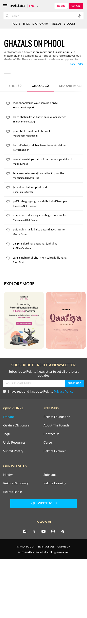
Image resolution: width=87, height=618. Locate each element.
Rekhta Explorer (55, 451)
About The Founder (57, 425)
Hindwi (8, 474)
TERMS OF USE (46, 546)
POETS (16, 23)
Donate (61, 5)
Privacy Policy (63, 391)
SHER (26, 23)
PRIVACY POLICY (25, 546)
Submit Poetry (13, 451)
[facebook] (24, 531)
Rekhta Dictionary (16, 483)
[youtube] (43, 531)
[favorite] (8, 104)
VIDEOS (56, 23)
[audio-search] (79, 15)
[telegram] (62, 531)
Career (48, 442)
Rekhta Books (12, 491)
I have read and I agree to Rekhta (40, 391)
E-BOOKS (69, 23)
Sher (15, 85)
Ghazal (40, 85)
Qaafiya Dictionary (16, 425)
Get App (76, 5)
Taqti (6, 433)
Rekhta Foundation (57, 416)
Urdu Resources (14, 442)
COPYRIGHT (64, 546)
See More (76, 63)
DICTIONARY (40, 23)
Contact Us (51, 433)
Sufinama (50, 474)
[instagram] (53, 531)
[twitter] (34, 531)
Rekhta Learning (55, 483)
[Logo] (17, 6)
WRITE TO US (47, 503)
